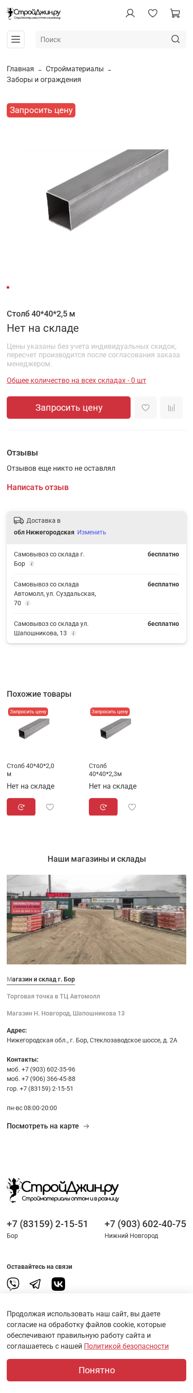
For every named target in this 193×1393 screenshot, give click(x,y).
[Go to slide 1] (8, 287)
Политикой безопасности (126, 1346)
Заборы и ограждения (44, 79)
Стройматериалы (75, 69)
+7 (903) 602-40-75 (145, 1224)
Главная (20, 69)
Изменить (91, 532)
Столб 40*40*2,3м (105, 769)
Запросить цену (68, 407)
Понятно (97, 1370)
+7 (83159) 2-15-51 (47, 1224)
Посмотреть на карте (43, 1126)
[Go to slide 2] (14, 287)
